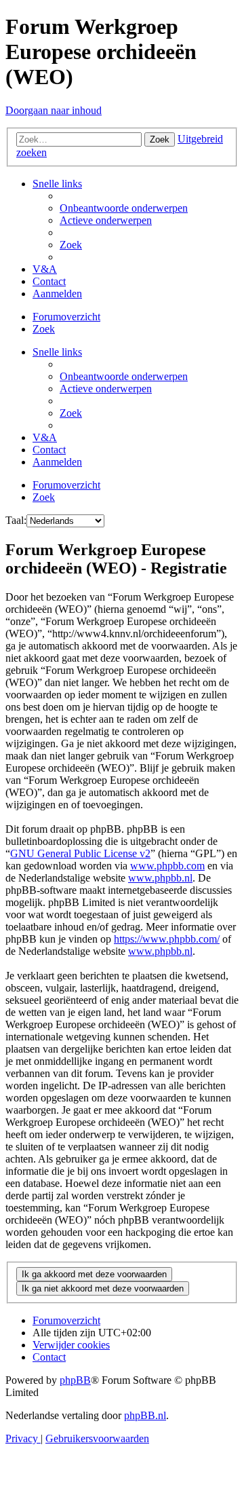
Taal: (15, 520)
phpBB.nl (145, 1415)
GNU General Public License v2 (80, 853)
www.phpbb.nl (160, 878)
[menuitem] (124, 208)
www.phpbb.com (167, 865)
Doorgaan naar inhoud (53, 110)
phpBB (75, 1380)
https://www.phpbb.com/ (167, 939)
